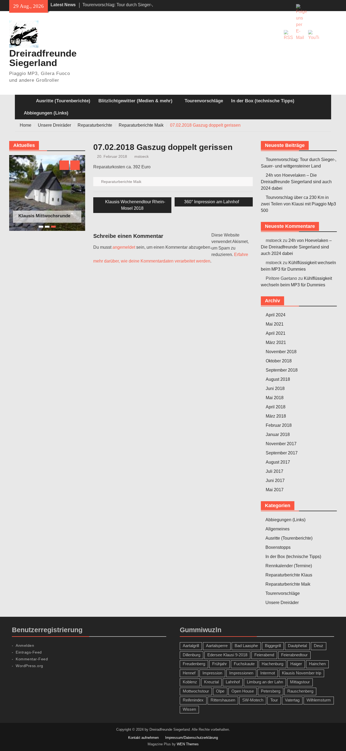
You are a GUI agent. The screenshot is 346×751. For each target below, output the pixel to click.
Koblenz (190, 682)
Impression (212, 673)
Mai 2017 (275, 489)
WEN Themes (188, 744)
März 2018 (276, 416)
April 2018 (275, 407)
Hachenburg (272, 663)
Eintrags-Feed (29, 652)
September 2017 (282, 453)
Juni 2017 (275, 480)
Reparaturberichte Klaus (288, 575)
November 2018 (281, 351)
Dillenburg (191, 654)
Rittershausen (223, 700)
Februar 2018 (279, 425)
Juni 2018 (275, 388)
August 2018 (278, 379)
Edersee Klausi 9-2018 (227, 654)
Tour (274, 700)
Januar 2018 (278, 434)
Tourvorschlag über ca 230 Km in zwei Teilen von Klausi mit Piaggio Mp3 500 (298, 204)
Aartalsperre (217, 645)
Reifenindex (193, 700)
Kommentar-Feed (32, 659)
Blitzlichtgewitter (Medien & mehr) (135, 100)
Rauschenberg (300, 691)
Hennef (189, 673)
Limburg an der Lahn (265, 682)
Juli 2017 (274, 471)
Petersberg (270, 691)
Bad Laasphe (246, 645)
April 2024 (275, 315)
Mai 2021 (275, 324)
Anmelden (25, 645)
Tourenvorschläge (204, 100)
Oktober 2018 (279, 361)
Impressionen (241, 673)
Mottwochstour (196, 691)
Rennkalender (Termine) (288, 565)
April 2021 (275, 333)
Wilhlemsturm (319, 700)
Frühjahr (219, 663)
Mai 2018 (275, 397)
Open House (242, 691)
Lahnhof (233, 682)
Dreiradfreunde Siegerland (42, 58)
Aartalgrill (191, 645)
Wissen (189, 709)
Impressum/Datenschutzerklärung (191, 738)
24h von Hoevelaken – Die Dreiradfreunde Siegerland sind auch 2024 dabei (296, 182)
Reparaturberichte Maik (121, 181)
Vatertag (292, 700)
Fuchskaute (244, 663)
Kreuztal (211, 682)
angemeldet (123, 247)
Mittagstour (300, 682)
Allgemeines (277, 529)
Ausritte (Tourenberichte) (63, 100)
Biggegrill (273, 645)
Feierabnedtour (294, 654)
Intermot (267, 673)
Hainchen (317, 663)
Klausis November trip (301, 673)
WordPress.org (29, 666)
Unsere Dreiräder (282, 602)
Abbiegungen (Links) (46, 113)
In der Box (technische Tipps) (262, 100)
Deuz (318, 645)
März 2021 (276, 342)
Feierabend (264, 654)
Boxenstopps (278, 547)
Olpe (220, 691)
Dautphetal (297, 645)
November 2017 (281, 443)
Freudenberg (194, 663)
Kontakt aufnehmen (143, 738)
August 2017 (278, 462)
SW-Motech (252, 700)
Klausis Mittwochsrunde (44, 215)
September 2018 (282, 370)
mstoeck (141, 156)
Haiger (296, 663)
